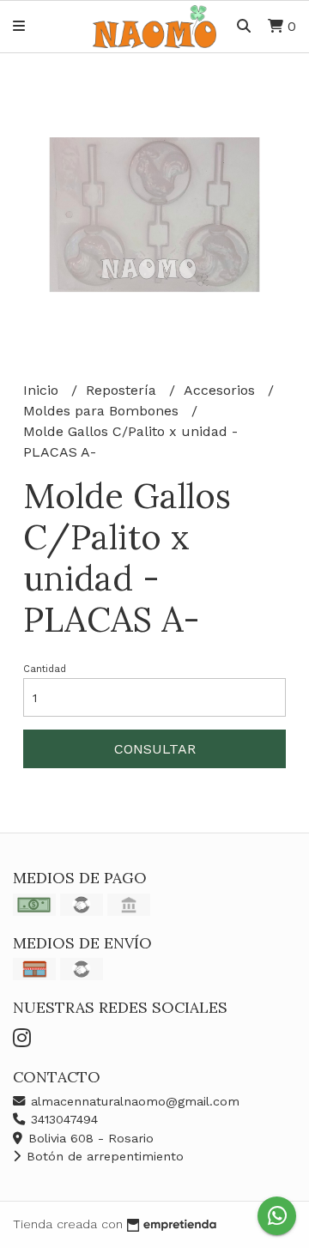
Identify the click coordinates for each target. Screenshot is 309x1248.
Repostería (123, 390)
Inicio (43, 390)
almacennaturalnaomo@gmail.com (133, 1101)
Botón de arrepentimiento (103, 1156)
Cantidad (44, 669)
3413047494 (62, 1119)
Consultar (155, 749)
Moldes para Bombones (103, 411)
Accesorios (221, 390)
